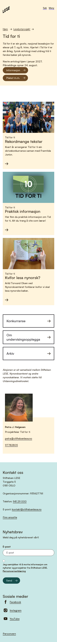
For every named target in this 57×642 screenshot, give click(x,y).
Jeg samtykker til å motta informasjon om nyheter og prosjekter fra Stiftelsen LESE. (25, 568)
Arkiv (10, 353)
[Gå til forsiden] (6, 9)
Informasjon (13, 70)
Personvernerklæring (14, 571)
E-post (7, 546)
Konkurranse (16, 321)
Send (9, 580)
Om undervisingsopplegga (23, 337)
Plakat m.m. (13, 77)
